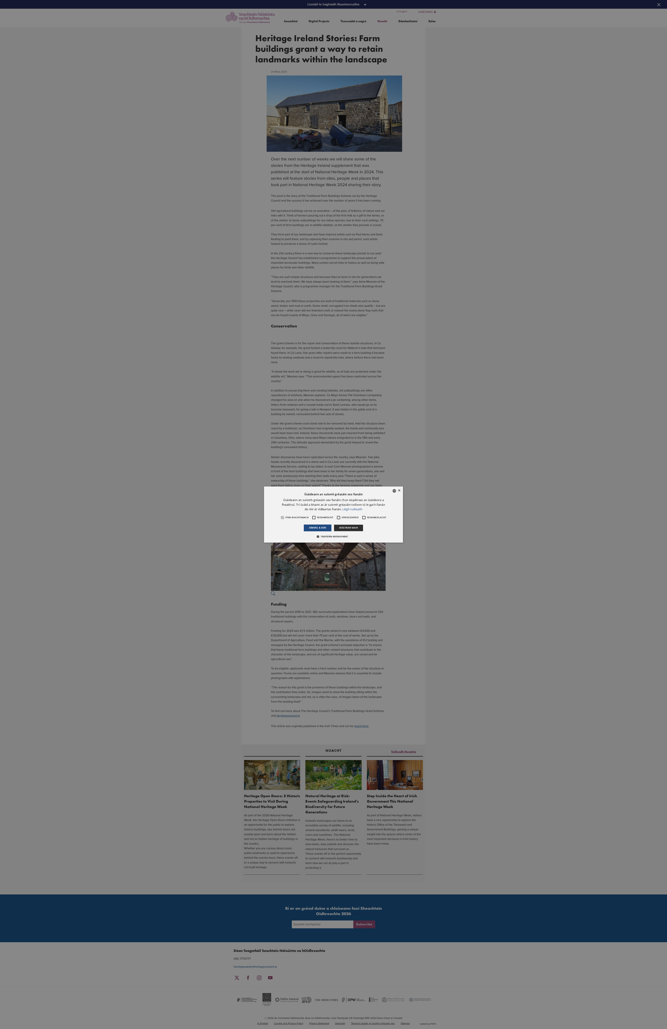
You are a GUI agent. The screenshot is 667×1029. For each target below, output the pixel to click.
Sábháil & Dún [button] (317, 527)
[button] (333, 536)
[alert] (333, 514)
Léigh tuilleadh (352, 509)
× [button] (399, 490)
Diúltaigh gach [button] (348, 527)
